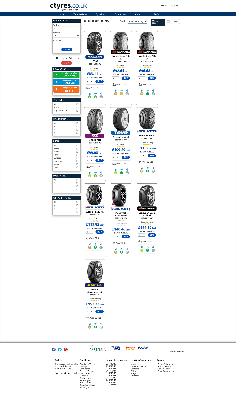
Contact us (120, 14)
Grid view (155, 22)
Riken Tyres (85, 387)
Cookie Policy (164, 369)
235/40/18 (111, 366)
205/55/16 (111, 371)
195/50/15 (111, 373)
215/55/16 (111, 382)
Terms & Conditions (167, 364)
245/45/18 (111, 384)
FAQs (156, 14)
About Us (140, 14)
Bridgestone (85, 378)
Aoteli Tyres (85, 382)
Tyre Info (100, 14)
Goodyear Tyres (87, 364)
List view (173, 21)
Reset (66, 63)
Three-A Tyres (86, 371)
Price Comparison (166, 371)
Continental (85, 369)
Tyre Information (139, 366)
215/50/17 (111, 378)
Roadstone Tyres (87, 385)
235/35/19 (111, 375)
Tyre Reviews (80, 14)
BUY (99, 81)
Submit (66, 49)
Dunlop (83, 366)
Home (61, 14)
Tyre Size (135, 375)
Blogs (133, 373)
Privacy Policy (164, 366)
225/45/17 (111, 364)
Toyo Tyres (85, 373)
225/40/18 (111, 368)
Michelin (84, 375)
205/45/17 (111, 380)
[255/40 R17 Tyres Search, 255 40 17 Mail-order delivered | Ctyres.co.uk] (68, 6)
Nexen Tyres (85, 380)
